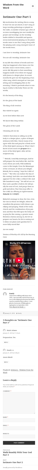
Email (5, 425)
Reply (6, 342)
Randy (20, 313)
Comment (7, 391)
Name (5, 417)
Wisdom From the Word (13, 6)
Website (6, 434)
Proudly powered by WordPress (12, 467)
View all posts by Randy (16, 307)
